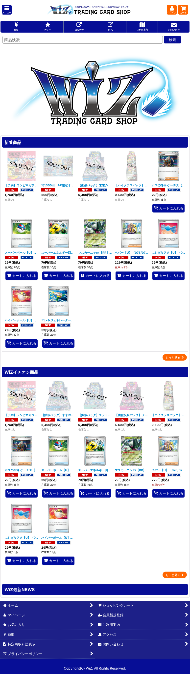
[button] (7, 10)
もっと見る (173, 357)
